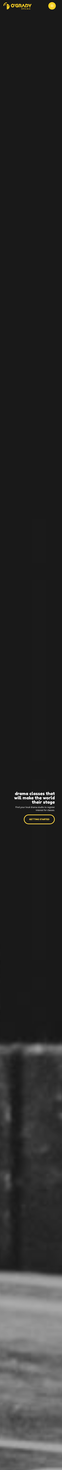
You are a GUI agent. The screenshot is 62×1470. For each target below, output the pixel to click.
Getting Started (39, 819)
